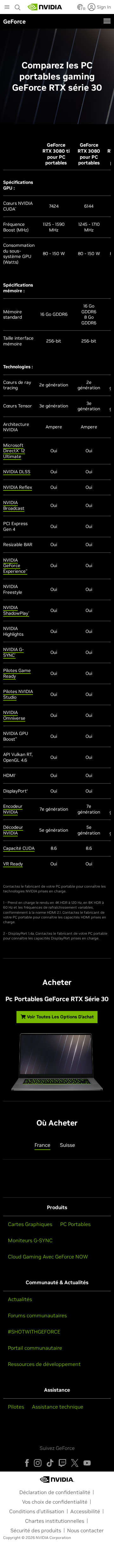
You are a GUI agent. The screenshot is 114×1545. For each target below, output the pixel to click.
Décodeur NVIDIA (13, 830)
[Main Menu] (7, 7)
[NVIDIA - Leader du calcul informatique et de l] (45, 7)
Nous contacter (85, 1530)
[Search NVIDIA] (18, 6)
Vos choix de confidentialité (54, 1502)
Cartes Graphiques (30, 1224)
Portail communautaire (35, 1348)
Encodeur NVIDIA (12, 809)
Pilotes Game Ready (17, 673)
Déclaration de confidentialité (54, 1492)
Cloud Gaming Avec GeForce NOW (48, 1256)
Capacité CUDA (19, 848)
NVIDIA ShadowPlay (16, 610)
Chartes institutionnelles (54, 1521)
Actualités (20, 1299)
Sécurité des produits (35, 1530)
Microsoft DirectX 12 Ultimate (14, 450)
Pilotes (16, 1406)
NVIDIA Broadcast (13, 505)
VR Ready (13, 864)
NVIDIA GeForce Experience (15, 565)
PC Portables (75, 1224)
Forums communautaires (37, 1315)
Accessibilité (85, 1511)
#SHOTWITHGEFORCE (34, 1331)
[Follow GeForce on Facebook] (27, 1463)
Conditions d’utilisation (36, 1511)
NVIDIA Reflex (17, 487)
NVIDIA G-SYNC (13, 652)
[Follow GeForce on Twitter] (75, 1463)
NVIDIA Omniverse (14, 715)
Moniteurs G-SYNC (30, 1240)
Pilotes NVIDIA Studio (18, 694)
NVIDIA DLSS (16, 472)
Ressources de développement (44, 1364)
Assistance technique (57, 1406)
